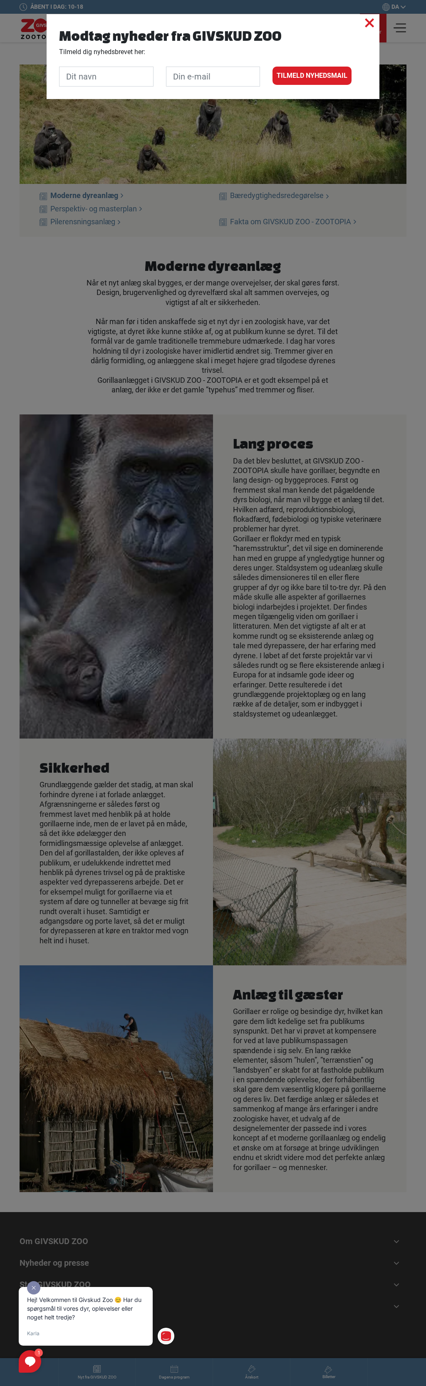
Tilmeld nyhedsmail (312, 75)
